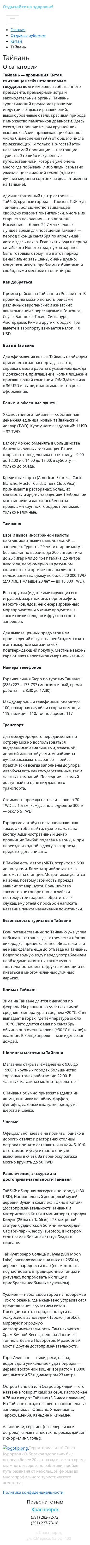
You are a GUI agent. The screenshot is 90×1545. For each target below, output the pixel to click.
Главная (18, 29)
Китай (16, 41)
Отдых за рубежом (28, 35)
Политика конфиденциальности (33, 1492)
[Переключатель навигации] (12, 20)
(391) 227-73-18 (71, 7)
